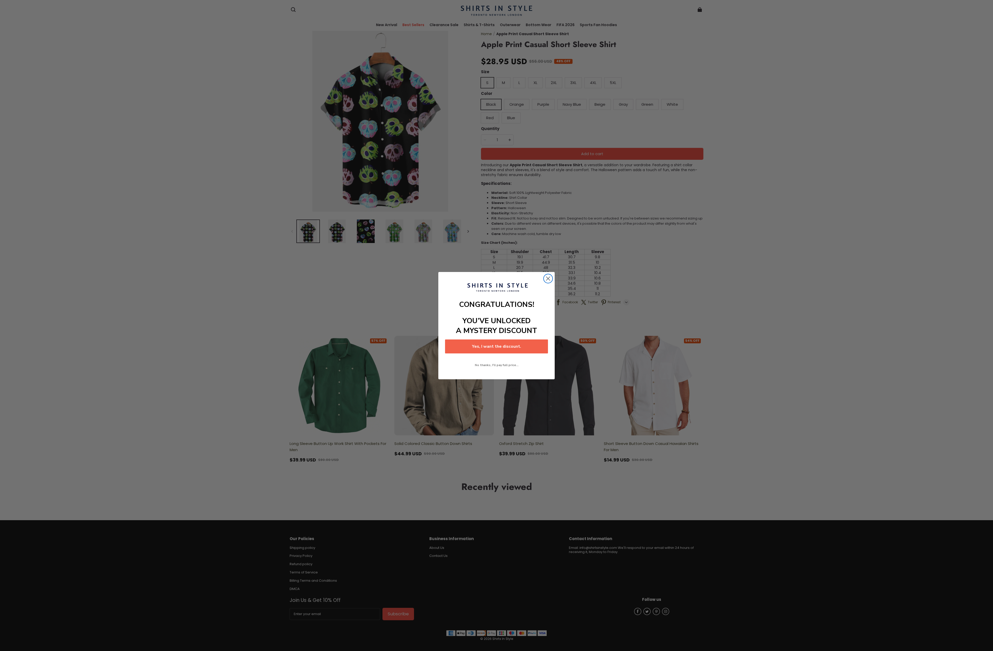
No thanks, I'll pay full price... (496, 365)
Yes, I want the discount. (496, 346)
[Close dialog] (548, 278)
